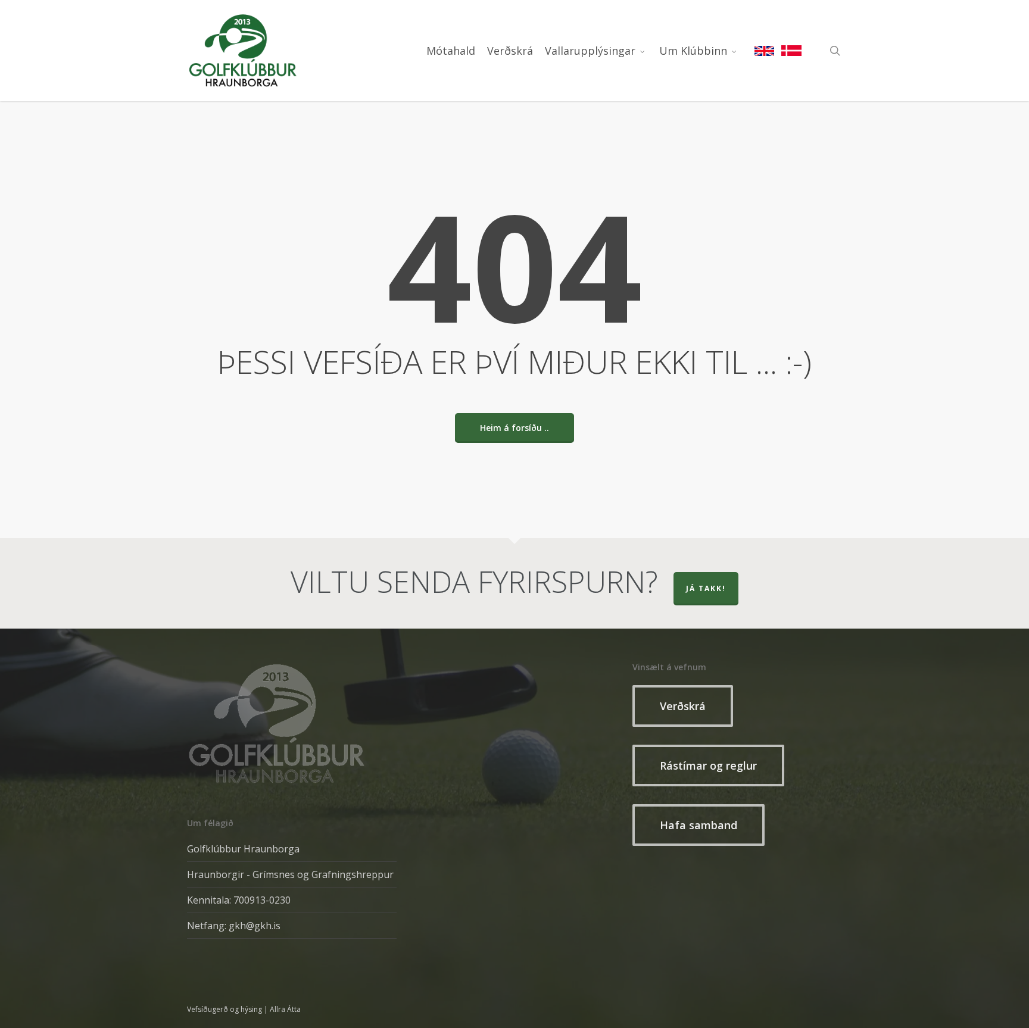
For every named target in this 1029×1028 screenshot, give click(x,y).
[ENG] (764, 50)
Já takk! (706, 588)
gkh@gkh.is (254, 925)
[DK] (791, 50)
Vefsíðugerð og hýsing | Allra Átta (244, 1009)
